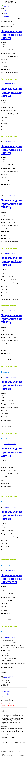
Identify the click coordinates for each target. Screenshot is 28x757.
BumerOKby (7, 677)
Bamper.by (5, 372)
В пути (5, 14)
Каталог (6, 12)
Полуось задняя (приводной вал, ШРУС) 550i (11, 578)
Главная (3, 20)
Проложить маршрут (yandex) (8, 705)
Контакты (6, 16)
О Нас (5, 10)
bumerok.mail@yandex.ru (7, 694)
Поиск (5, 13)
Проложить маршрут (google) (8, 703)
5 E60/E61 (14, 20)
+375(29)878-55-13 (10, 84)
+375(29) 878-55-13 (5, 6)
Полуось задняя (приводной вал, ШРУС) (11, 34)
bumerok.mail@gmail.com (7, 691)
